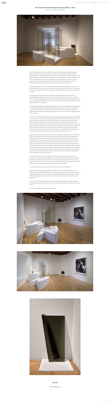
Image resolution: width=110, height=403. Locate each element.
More (95, 2)
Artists (76, 2)
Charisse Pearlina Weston (55, 386)
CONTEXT (101, 2)
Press (97, 2)
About (105, 2)
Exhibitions (80, 2)
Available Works (86, 2)
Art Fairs (91, 2)
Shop (108, 2)
